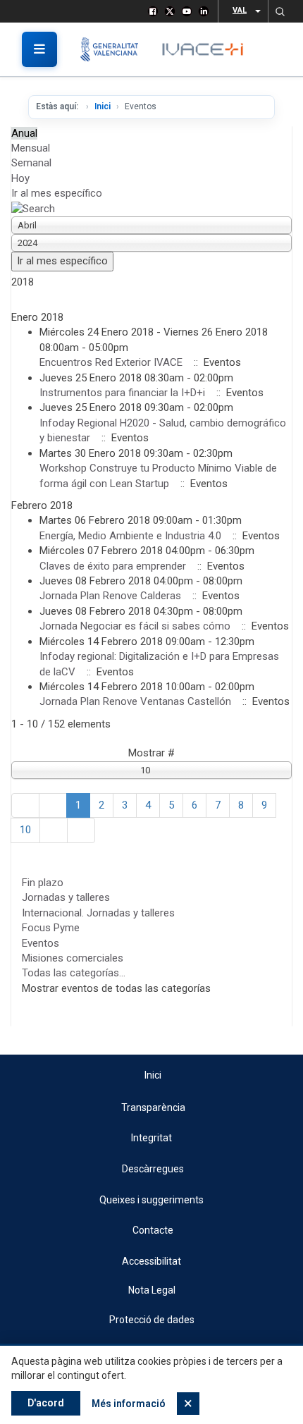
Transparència (153, 1107)
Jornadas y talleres (66, 897)
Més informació (129, 1403)
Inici (102, 106)
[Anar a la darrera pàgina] (81, 830)
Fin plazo (42, 882)
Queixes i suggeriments (151, 1199)
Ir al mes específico (56, 193)
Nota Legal (151, 1290)
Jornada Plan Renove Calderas (110, 595)
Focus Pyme (51, 927)
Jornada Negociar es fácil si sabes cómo (136, 626)
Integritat (151, 1137)
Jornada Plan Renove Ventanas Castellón (135, 701)
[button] (280, 11)
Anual (24, 133)
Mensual (30, 148)
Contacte (152, 1230)
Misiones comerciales (72, 958)
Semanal (31, 162)
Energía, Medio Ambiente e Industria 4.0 (130, 535)
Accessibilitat (151, 1261)
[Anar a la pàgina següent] (53, 830)
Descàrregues (153, 1168)
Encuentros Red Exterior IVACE (112, 362)
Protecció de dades (151, 1319)
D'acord (45, 1402)
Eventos (40, 943)
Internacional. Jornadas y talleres (98, 913)
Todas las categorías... (73, 972)
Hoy (20, 178)
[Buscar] (33, 208)
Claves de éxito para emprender (114, 566)
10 (25, 829)
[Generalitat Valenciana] (114, 49)
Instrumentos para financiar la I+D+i (122, 392)
